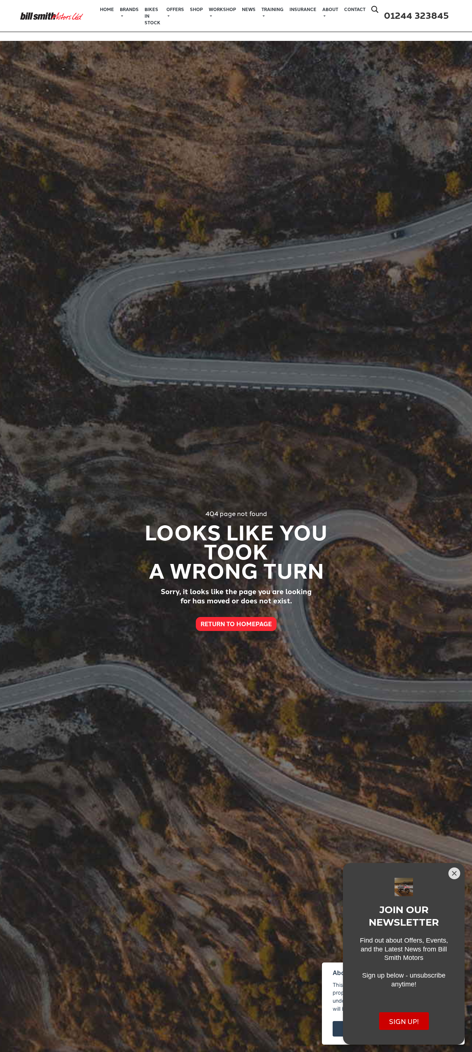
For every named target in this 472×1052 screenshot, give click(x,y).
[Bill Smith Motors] (51, 14)
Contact (354, 9)
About (330, 9)
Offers (175, 9)
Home (107, 9)
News (249, 9)
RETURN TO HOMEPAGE (236, 624)
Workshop (222, 9)
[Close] (454, 873)
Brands (129, 9)
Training (272, 9)
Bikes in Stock (152, 16)
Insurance (302, 9)
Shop (196, 9)
